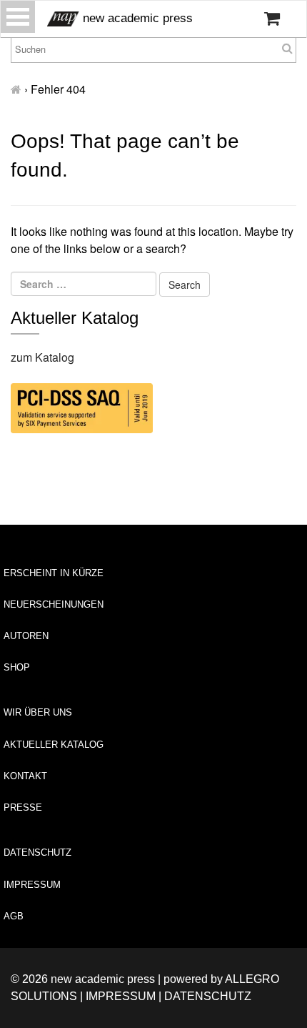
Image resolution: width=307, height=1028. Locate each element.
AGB (14, 916)
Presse (23, 807)
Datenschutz (37, 852)
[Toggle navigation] (18, 17)
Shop (17, 667)
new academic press (136, 18)
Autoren (26, 636)
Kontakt (25, 776)
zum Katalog (42, 357)
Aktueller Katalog (54, 744)
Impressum (32, 884)
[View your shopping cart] (272, 18)
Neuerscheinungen (54, 604)
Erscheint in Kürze (54, 573)
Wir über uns (38, 712)
